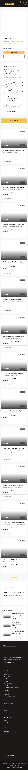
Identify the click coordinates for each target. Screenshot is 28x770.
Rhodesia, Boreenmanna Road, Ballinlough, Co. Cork (18, 615)
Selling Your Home (8, 703)
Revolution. (19, 767)
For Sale (6, 706)
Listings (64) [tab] (14, 120)
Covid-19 (6, 727)
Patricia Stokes (7, 161)
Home (5, 720)
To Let (5, 708)
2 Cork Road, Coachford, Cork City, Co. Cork (14, 411)
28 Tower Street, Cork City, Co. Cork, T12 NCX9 (15, 150)
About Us (6, 722)
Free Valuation (9, 3)
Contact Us (6, 725)
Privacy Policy (11, 765)
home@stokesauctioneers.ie (16, 595)
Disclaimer (17, 765)
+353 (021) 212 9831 (9, 683)
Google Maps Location (9, 755)
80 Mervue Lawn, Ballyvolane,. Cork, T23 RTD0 (17, 624)
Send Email (14, 52)
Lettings (5, 710)
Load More (14, 577)
